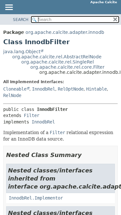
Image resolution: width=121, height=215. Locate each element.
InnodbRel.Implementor (36, 197)
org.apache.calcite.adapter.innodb (64, 32)
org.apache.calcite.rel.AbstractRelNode (57, 56)
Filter (31, 115)
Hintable (96, 89)
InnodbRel (43, 89)
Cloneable (14, 89)
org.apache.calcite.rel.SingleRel (57, 61)
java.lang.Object (21, 51)
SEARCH (20, 19)
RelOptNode (71, 89)
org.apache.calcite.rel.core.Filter (67, 67)
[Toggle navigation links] (8, 7)
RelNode (12, 95)
